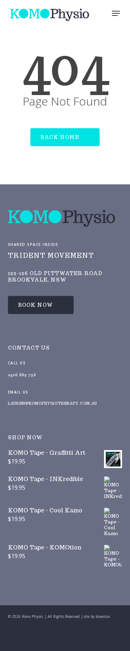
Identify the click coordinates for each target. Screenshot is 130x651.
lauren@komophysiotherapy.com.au (52, 403)
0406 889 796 (22, 375)
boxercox (103, 616)
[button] (116, 13)
